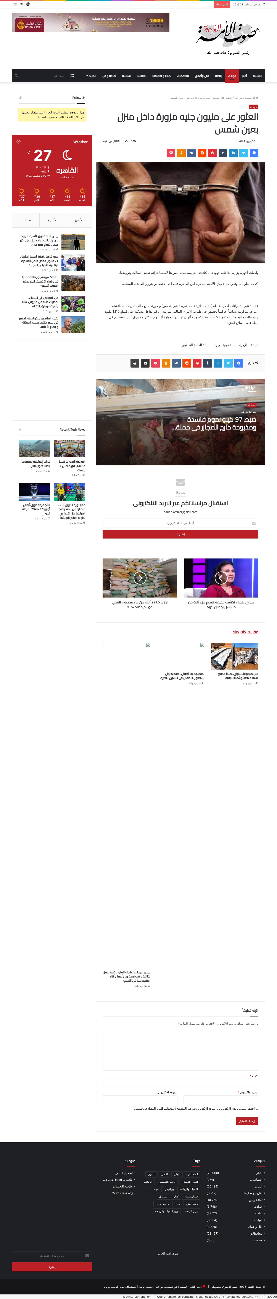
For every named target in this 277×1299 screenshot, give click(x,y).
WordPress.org (122, 1193)
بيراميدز (169, 1189)
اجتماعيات (256, 1179)
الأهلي (177, 1174)
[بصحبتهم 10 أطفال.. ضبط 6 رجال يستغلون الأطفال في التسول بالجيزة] (180, 656)
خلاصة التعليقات (123, 1186)
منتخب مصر (162, 1203)
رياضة (218, 75)
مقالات (141, 75)
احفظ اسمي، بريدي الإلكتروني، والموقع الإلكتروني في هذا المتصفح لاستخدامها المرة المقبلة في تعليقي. (194, 1108)
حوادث (232, 75)
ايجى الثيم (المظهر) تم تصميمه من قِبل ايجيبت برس (170, 1286)
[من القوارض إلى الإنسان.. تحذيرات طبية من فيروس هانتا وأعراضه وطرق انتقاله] (73, 304)
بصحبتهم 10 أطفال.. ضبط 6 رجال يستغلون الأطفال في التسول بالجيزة (182, 676)
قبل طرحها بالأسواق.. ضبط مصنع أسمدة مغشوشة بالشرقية (238, 676)
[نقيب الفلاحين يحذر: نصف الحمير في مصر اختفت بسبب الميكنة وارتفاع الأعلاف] (73, 324)
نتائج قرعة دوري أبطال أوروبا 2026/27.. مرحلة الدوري (36, 509)
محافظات (183, 75)
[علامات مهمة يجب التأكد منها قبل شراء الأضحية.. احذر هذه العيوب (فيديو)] (73, 283)
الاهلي (164, 1174)
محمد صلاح (192, 1203)
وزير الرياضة (191, 1211)
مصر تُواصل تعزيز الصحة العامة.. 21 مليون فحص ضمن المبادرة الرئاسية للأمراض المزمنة (39, 261)
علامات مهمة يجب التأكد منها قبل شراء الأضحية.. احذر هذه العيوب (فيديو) (40, 281)
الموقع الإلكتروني (167, 1092)
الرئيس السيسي (167, 1181)
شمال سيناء (191, 1196)
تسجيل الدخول (123, 1173)
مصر (177, 1203)
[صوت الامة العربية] (227, 39)
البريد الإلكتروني (247, 1092)
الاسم (254, 1076)
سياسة (126, 75)
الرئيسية (257, 75)
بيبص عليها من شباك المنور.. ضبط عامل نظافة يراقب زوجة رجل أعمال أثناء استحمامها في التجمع (126, 976)
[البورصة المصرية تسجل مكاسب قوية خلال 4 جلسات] (69, 449)
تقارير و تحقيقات (161, 75)
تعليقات (26, 220)
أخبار (244, 75)
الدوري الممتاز (190, 1181)
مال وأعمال (202, 75)
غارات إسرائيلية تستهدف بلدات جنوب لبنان (36, 464)
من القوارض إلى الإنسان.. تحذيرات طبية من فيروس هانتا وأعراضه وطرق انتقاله (40, 302)
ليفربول (163, 1196)
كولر (176, 1196)
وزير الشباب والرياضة (166, 1211)
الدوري (151, 1174)
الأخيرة (52, 220)
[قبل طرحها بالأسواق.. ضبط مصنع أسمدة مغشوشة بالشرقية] (234, 656)
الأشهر (78, 220)
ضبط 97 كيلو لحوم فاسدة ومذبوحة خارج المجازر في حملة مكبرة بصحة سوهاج (216, 427)
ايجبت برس (111, 1286)
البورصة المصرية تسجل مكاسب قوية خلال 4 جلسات (71, 466)
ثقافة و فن (109, 75)
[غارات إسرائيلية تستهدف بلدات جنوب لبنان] (34, 449)
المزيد (92, 75)
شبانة (156, 1189)
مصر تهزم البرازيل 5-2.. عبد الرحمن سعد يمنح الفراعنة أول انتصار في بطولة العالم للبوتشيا (71, 511)
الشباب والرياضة (189, 1189)
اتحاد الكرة (192, 1174)
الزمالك (148, 1181)
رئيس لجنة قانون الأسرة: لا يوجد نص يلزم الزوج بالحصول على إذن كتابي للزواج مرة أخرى (39, 240)
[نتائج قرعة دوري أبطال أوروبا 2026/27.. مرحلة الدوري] (34, 492)
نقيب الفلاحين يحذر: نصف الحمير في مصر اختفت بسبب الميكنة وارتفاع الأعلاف (38, 322)
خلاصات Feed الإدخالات (118, 1179)
